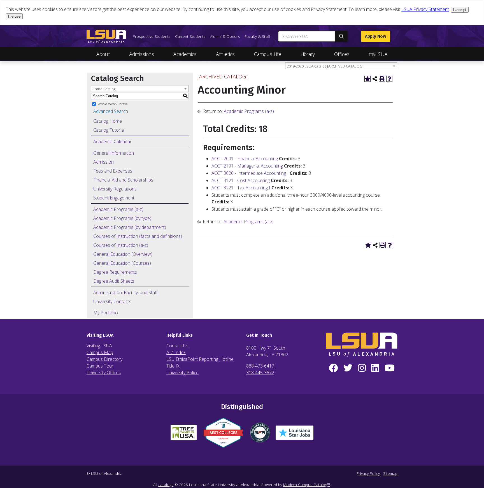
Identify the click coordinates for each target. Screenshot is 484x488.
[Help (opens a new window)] (389, 79)
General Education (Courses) (122, 263)
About (103, 54)
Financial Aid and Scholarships (123, 180)
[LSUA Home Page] (106, 36)
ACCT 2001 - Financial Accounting (244, 158)
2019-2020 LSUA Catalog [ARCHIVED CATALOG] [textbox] (325, 66)
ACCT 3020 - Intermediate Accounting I (249, 173)
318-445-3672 (260, 373)
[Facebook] (333, 368)
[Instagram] (362, 368)
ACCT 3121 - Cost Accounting (240, 180)
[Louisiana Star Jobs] (294, 435)
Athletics (225, 54)
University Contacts (112, 301)
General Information (113, 153)
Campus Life (267, 54)
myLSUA (378, 54)
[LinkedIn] (375, 368)
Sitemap (390, 473)
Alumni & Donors (225, 36)
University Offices (104, 373)
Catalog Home (107, 121)
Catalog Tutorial (109, 130)
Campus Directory (104, 359)
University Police (182, 373)
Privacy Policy (368, 473)
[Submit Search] (341, 36)
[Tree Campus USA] (183, 435)
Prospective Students (152, 36)
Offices (342, 54)
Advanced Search (110, 111)
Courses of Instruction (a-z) (120, 245)
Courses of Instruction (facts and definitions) (137, 236)
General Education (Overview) (122, 254)
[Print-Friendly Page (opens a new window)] (382, 79)
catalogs (165, 484)
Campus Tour (100, 366)
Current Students (190, 36)
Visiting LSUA (99, 346)
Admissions (141, 54)
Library (308, 54)
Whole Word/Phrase (113, 103)
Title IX (173, 366)
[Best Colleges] (223, 435)
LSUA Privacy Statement (425, 9)
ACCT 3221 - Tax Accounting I (240, 188)
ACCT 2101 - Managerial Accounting (247, 166)
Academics (185, 54)
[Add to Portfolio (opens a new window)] (367, 79)
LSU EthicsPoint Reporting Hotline (200, 359)
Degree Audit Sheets (113, 281)
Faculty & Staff (257, 36)
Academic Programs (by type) (122, 218)
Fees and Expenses (112, 171)
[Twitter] (348, 368)
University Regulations (115, 189)
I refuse (14, 16)
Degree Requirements (115, 272)
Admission (103, 162)
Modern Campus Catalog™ (306, 484)
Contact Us (177, 346)
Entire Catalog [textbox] (104, 88)
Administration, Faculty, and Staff (125, 292)
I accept (459, 10)
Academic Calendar (112, 141)
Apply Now (375, 36)
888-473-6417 (260, 366)
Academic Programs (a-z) (118, 209)
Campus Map (100, 352)
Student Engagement (113, 198)
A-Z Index (176, 352)
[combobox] (341, 65)
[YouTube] (389, 368)
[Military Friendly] (260, 434)
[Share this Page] (375, 79)
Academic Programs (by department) (129, 227)
